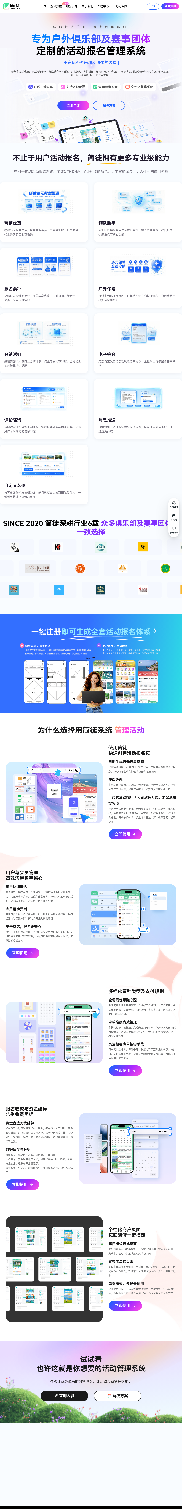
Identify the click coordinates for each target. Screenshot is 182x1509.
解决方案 (57, 5)
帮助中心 (103, 6)
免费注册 (170, 6)
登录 (153, 6)
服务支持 (71, 6)
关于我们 (87, 6)
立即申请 (73, 105)
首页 (43, 6)
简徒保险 (121, 6)
